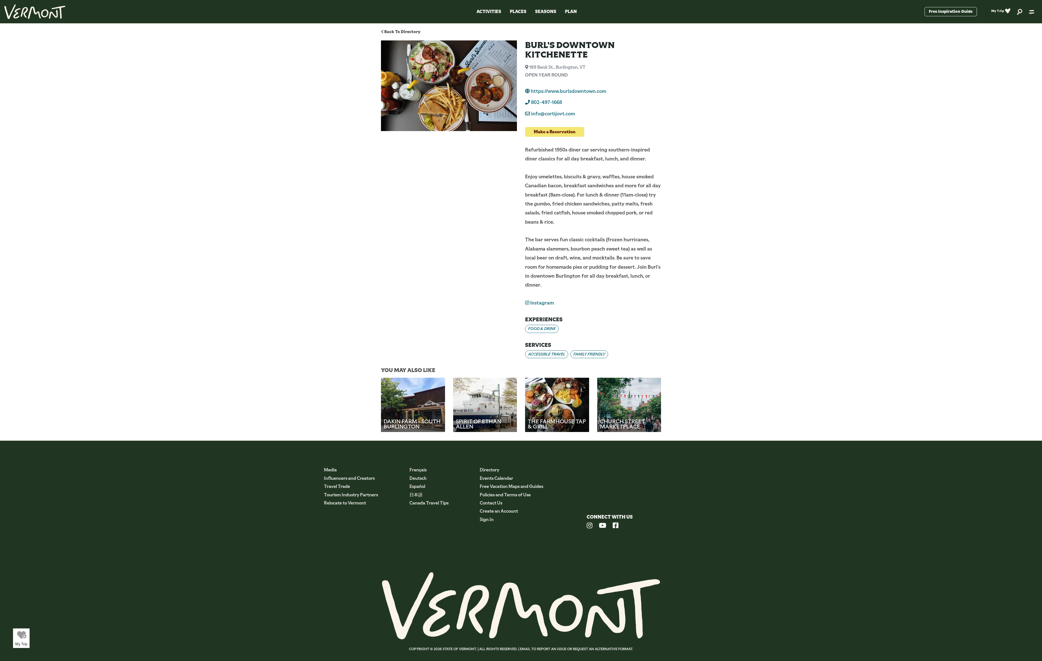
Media (330, 469)
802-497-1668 (546, 102)
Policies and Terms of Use (505, 494)
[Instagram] (589, 526)
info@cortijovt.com (553, 113)
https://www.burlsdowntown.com (568, 91)
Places (518, 11)
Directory (489, 469)
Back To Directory (401, 31)
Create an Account (499, 511)
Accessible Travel (546, 354)
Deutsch (418, 478)
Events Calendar (496, 478)
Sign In (487, 519)
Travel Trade (337, 486)
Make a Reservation (555, 131)
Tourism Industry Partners (351, 494)
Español (417, 486)
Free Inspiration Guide (951, 11)
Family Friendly (589, 354)
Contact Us (491, 503)
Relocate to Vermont (345, 503)
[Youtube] (602, 526)
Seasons (545, 11)
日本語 (415, 494)
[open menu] (1032, 11)
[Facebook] (615, 526)
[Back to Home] (34, 11)
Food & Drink (542, 328)
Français (418, 469)
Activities (488, 11)
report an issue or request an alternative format (584, 649)
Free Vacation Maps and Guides (511, 486)
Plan (571, 11)
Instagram (541, 303)
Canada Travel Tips (429, 503)
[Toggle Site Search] (1019, 11)
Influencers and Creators (349, 478)
